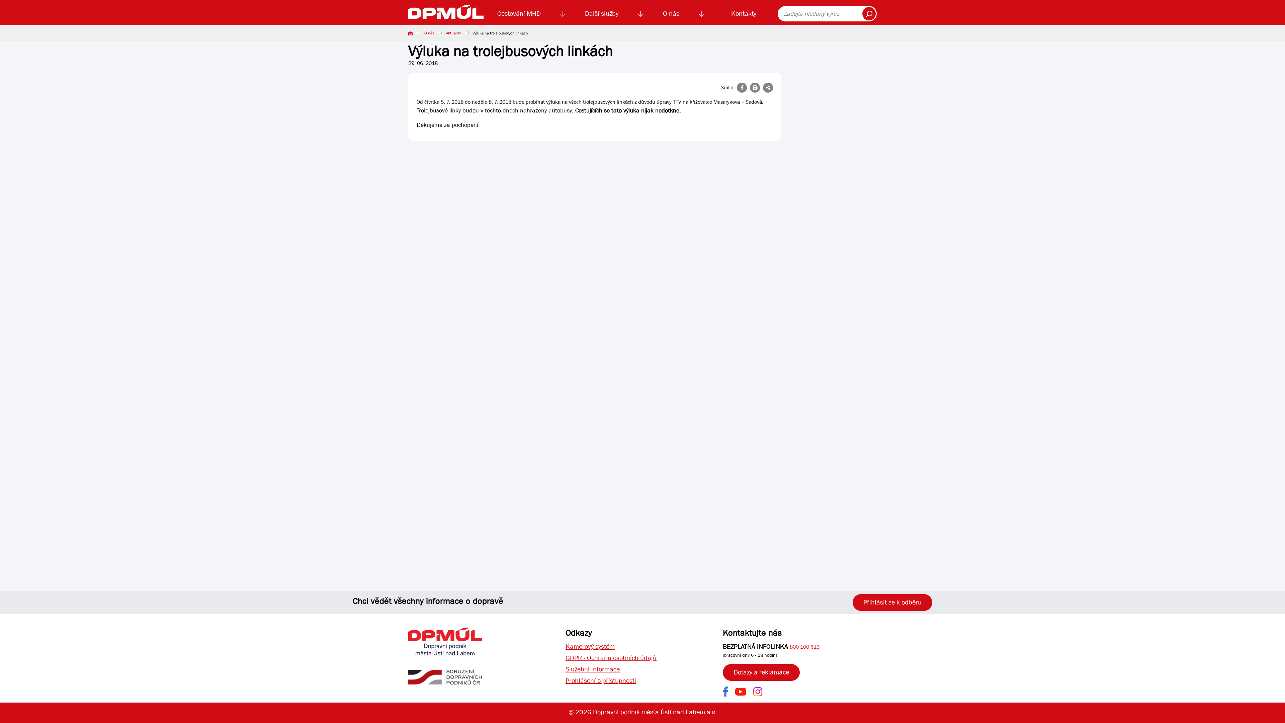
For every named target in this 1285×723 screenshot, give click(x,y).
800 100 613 (805, 646)
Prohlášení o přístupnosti (601, 680)
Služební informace (593, 669)
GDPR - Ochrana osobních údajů (611, 658)
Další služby (601, 13)
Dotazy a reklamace (761, 672)
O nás (671, 13)
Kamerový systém (590, 646)
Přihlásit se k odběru (892, 602)
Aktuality (453, 33)
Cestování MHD (519, 13)
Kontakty (743, 13)
